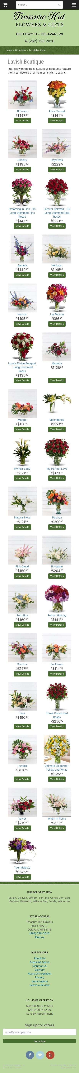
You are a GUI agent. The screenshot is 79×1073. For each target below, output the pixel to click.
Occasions (20, 50)
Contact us (39, 965)
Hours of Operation (39, 973)
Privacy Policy (15, 1068)
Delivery (40, 969)
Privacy (39, 977)
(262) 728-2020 (40, 41)
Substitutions (39, 981)
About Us (39, 958)
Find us (39, 937)
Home (9, 50)
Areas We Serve (39, 962)
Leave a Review (39, 985)
